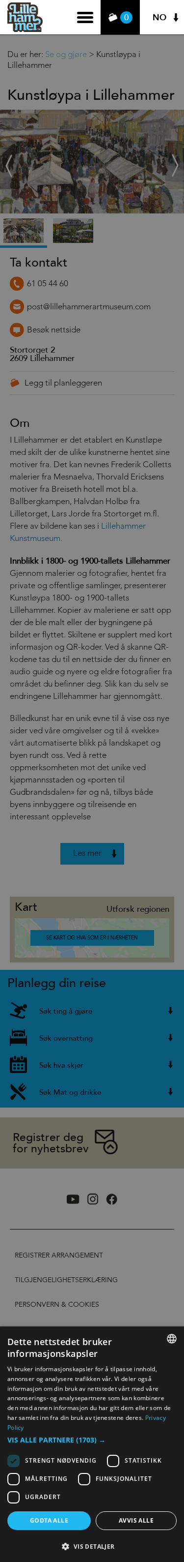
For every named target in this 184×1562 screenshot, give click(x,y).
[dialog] (92, 1444)
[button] (92, 1440)
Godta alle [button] (49, 1520)
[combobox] (172, 1339)
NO (159, 17)
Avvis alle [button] (136, 1520)
